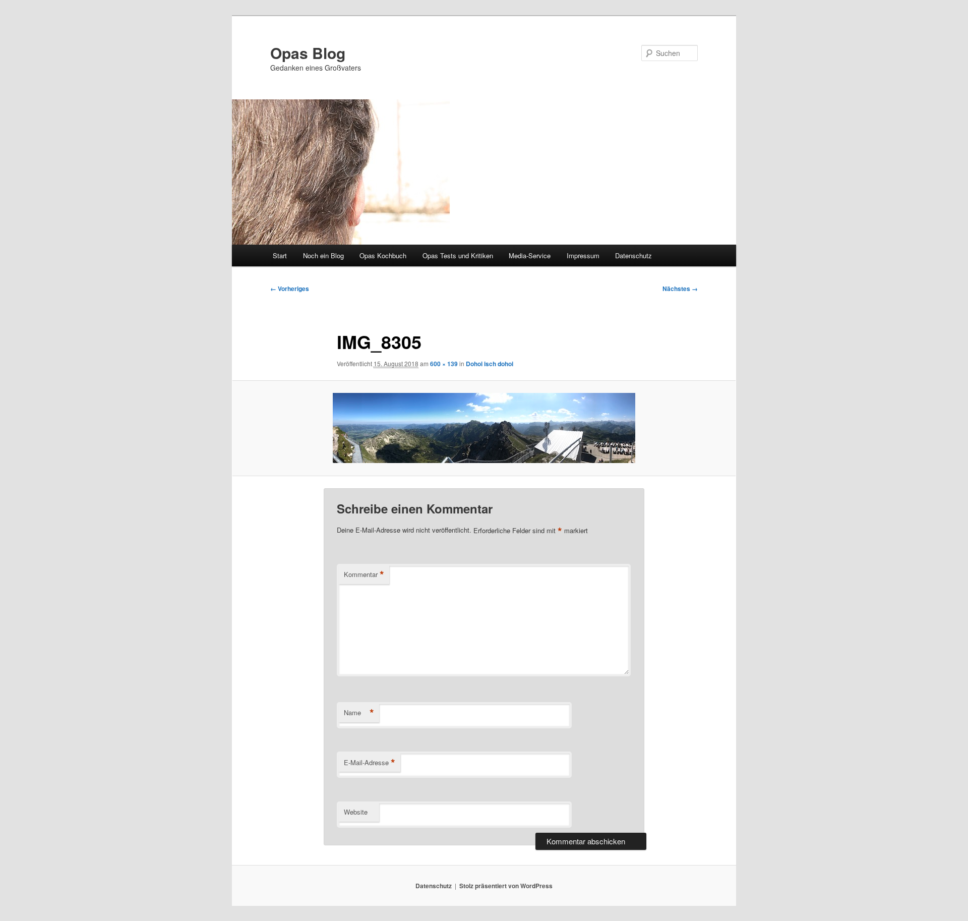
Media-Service (530, 255)
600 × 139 (444, 363)
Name (359, 713)
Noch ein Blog (323, 255)
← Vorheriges (289, 288)
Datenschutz (633, 255)
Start (280, 255)
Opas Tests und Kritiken (457, 255)
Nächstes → (680, 288)
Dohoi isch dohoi (489, 363)
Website (356, 812)
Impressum (583, 255)
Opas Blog (307, 53)
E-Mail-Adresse (369, 763)
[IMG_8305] (484, 428)
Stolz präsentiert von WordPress (506, 885)
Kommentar (364, 574)
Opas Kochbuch (382, 255)
